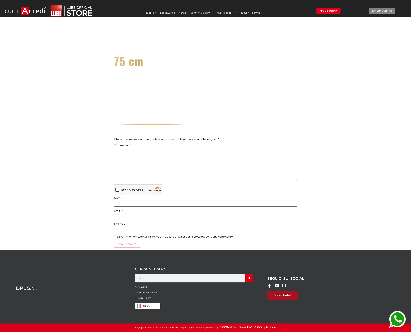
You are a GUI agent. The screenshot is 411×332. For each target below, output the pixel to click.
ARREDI (183, 13)
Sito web (119, 223)
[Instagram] (284, 286)
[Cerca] (249, 278)
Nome (119, 198)
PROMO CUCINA (225, 13)
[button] (67, 288)
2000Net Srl (228, 327)
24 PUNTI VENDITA (200, 13)
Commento (122, 145)
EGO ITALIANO (167, 13)
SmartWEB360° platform (258, 327)
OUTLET (244, 13)
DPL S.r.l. (26, 288)
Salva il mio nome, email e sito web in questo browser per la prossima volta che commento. (175, 236)
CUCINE (150, 13)
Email (118, 211)
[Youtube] (277, 286)
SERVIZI (256, 13)
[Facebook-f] (269, 286)
